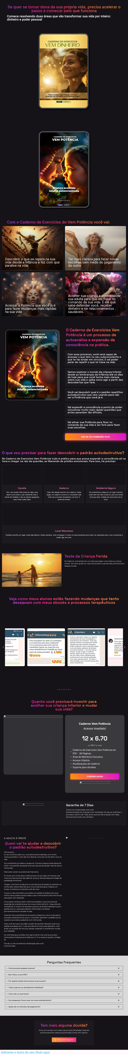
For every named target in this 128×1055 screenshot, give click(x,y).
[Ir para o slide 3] (61, 689)
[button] (3, 647)
